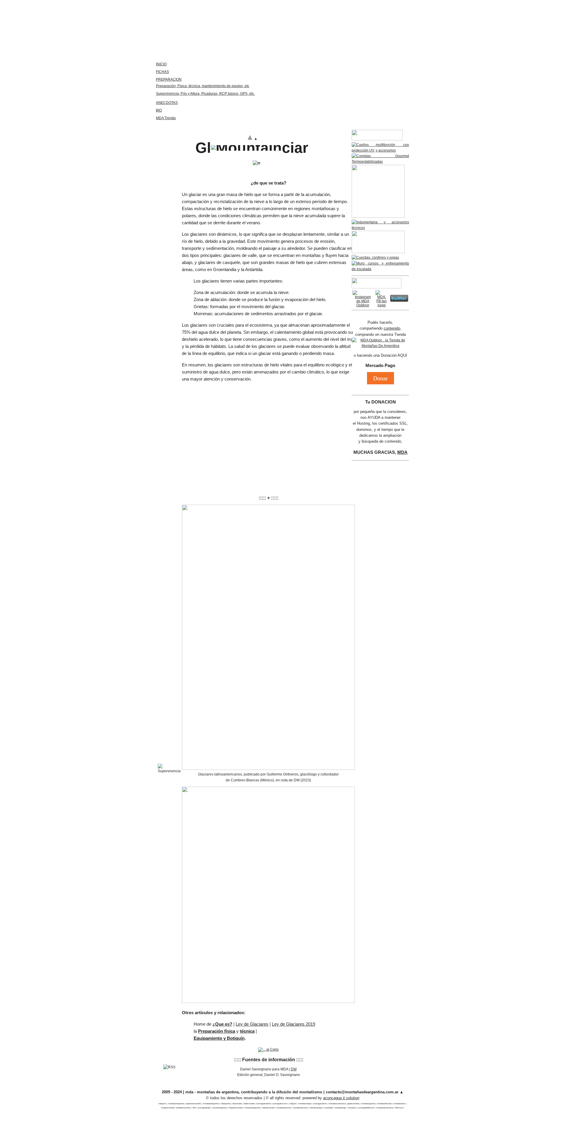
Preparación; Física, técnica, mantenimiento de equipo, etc (202, 86)
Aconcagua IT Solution (341, 1098)
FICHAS (162, 72)
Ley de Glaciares (252, 1024)
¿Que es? (222, 1024)
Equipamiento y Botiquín (219, 1038)
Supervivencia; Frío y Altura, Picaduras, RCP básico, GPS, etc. (205, 94)
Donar (380, 378)
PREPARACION (169, 79)
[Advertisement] (268, 428)
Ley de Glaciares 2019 (293, 1024)
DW (294, 1069)
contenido (392, 328)
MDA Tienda (166, 118)
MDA (402, 452)
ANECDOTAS (167, 103)
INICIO (161, 64)
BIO (159, 110)
